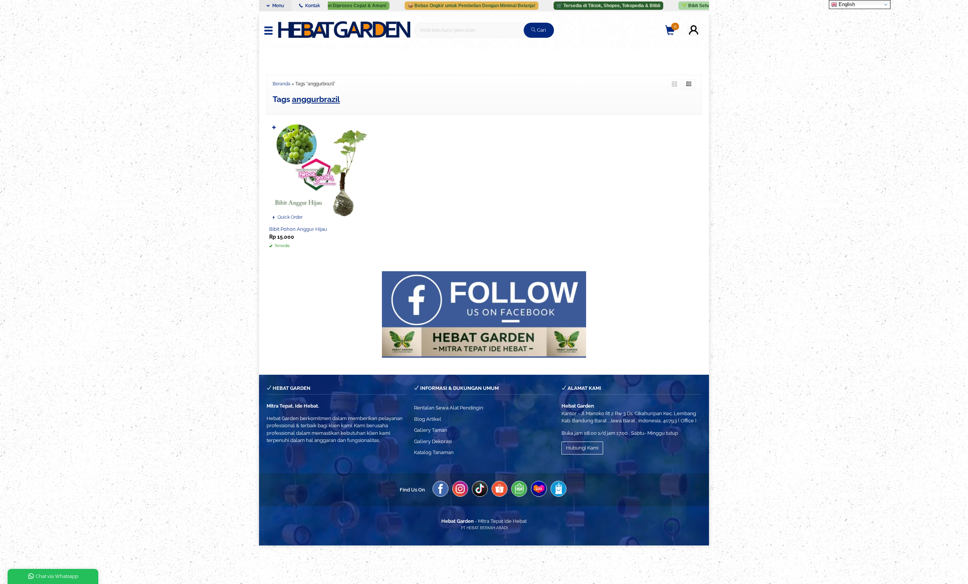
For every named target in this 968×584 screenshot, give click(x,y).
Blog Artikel (427, 419)
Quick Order (289, 217)
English (846, 4)
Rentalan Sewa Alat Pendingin (448, 408)
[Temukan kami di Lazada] (539, 490)
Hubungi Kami (582, 448)
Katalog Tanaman (434, 452)
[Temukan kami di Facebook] (440, 490)
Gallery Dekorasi (433, 441)
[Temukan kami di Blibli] (558, 490)
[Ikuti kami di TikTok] (480, 490)
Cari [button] (541, 30)
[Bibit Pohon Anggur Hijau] (318, 172)
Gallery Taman (430, 430)
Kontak (312, 5)
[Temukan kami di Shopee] (499, 490)
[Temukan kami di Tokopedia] (519, 490)
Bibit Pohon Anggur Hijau (298, 229)
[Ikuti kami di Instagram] (460, 490)
